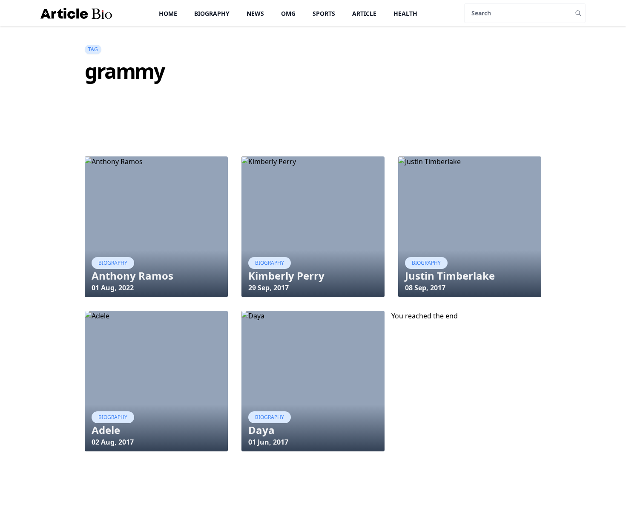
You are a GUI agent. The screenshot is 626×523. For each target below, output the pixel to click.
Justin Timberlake (450, 276)
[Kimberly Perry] (313, 226)
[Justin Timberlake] (469, 226)
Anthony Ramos (132, 276)
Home (168, 13)
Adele (106, 430)
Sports (324, 13)
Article (364, 13)
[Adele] (156, 381)
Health (405, 13)
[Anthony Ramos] (156, 226)
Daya (261, 430)
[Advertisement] (240, 135)
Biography (212, 13)
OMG (288, 13)
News (255, 13)
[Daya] (313, 381)
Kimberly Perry (286, 276)
